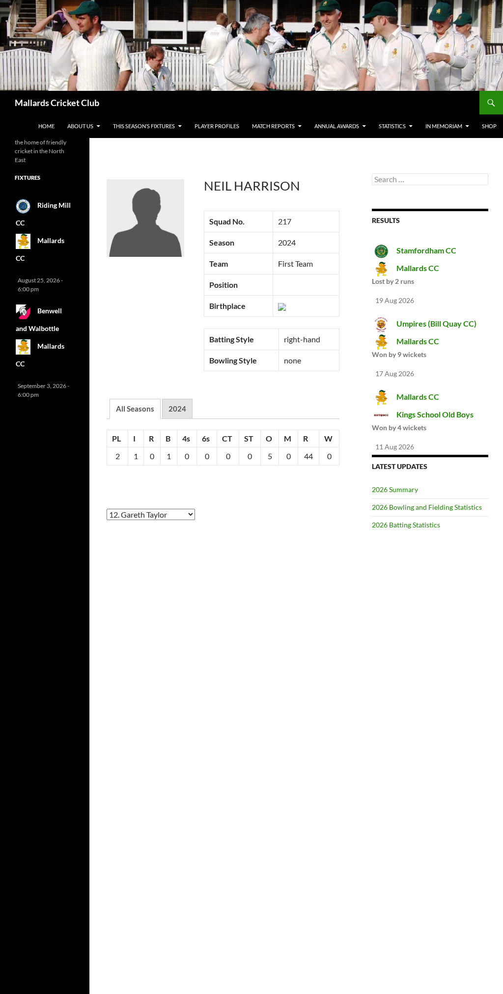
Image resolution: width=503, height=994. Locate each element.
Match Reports (273, 126)
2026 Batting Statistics (406, 525)
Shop (489, 126)
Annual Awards (336, 126)
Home (46, 126)
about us (80, 126)
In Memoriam (443, 126)
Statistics (392, 126)
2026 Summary (395, 489)
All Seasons (135, 408)
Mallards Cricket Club (57, 102)
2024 (177, 408)
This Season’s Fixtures (144, 126)
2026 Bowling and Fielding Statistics (427, 507)
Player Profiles (217, 126)
